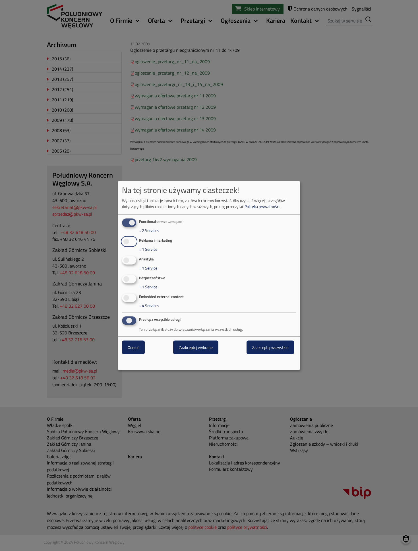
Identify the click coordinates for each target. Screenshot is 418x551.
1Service (148, 249)
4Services (149, 305)
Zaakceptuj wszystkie (270, 347)
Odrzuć (133, 347)
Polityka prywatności (262, 206)
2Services (149, 230)
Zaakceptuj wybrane (196, 347)
